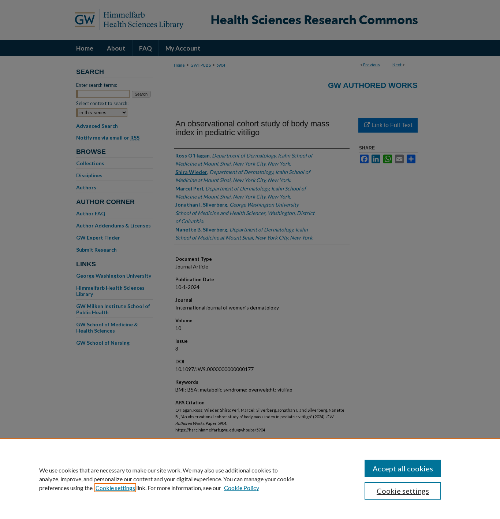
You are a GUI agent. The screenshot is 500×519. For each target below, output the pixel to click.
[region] (250, 478)
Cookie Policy (241, 487)
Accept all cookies (403, 468)
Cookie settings (115, 487)
